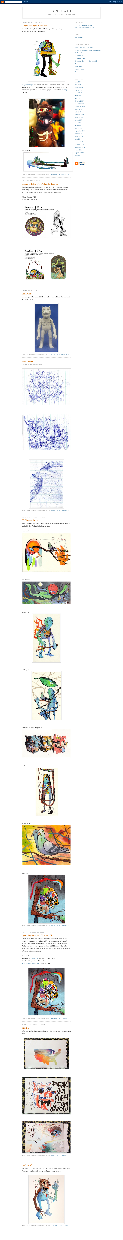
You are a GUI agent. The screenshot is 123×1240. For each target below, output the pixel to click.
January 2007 (79, 87)
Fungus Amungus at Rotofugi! (84, 47)
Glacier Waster (79, 69)
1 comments (64, 284)
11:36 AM (54, 174)
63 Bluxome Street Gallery (30, 963)
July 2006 (78, 85)
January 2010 (79, 134)
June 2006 (78, 82)
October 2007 (79, 101)
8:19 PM (54, 1225)
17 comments (64, 174)
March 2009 (79, 117)
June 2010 (78, 139)
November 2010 (80, 147)
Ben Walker (35, 958)
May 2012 (78, 155)
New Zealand (79, 55)
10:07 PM (54, 1155)
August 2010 (79, 142)
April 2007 (78, 93)
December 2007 (80, 106)
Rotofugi (65, 90)
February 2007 (79, 90)
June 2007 (78, 95)
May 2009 (78, 123)
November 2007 (80, 104)
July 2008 (78, 112)
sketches (77, 64)
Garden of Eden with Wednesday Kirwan (88, 50)
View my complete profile (85, 28)
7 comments (63, 1018)
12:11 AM (54, 1018)
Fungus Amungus (27, 85)
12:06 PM (54, 510)
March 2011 (79, 150)
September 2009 (80, 131)
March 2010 (79, 136)
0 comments (64, 354)
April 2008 (78, 109)
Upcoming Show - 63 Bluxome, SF (86, 61)
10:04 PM (54, 284)
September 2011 (80, 153)
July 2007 (78, 98)
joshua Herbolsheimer (84, 25)
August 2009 (79, 128)
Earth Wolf (78, 53)
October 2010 (79, 144)
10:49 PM (54, 925)
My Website (79, 37)
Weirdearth (78, 72)
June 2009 (78, 125)
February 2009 (79, 114)
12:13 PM (54, 354)
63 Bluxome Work (80, 58)
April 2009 (78, 120)
